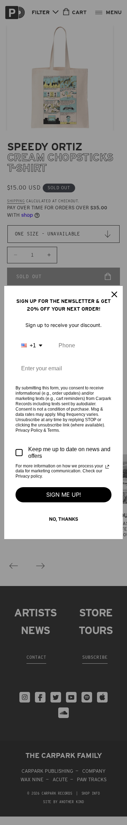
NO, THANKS (63, 519)
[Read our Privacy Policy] (107, 466)
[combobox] (32, 345)
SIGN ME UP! (63, 494)
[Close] (114, 294)
